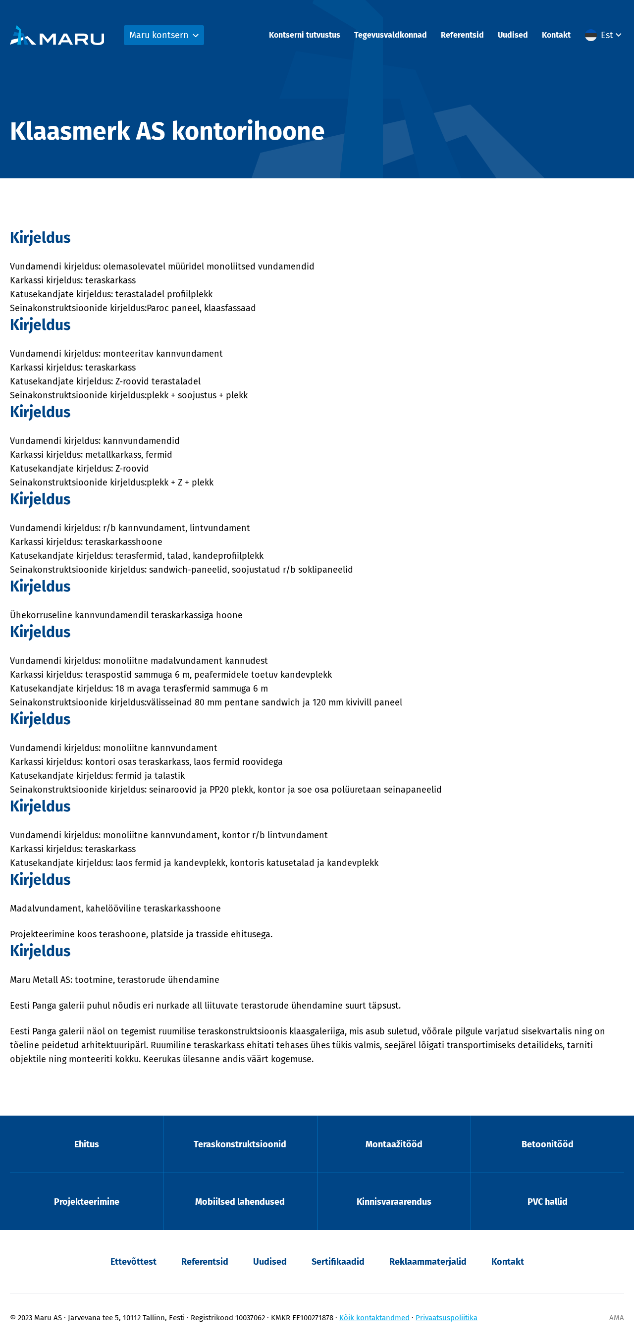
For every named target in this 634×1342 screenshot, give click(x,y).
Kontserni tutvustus (304, 35)
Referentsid (462, 35)
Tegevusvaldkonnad (390, 35)
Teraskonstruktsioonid (240, 1144)
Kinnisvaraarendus (394, 1201)
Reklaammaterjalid (428, 1261)
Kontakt (556, 35)
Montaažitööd (394, 1144)
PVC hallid (548, 1201)
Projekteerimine (86, 1201)
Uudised (513, 35)
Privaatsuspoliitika (446, 1317)
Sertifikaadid (338, 1261)
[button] (604, 35)
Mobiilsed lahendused (240, 1201)
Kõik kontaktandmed (374, 1317)
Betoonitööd (548, 1144)
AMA (616, 1317)
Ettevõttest (133, 1261)
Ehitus (86, 1144)
